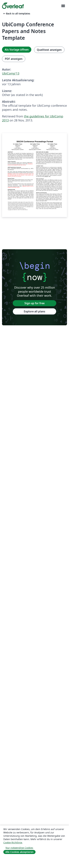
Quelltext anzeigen (49, 50)
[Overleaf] (13, 5)
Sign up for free (34, 303)
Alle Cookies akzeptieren (19, 851)
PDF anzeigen (13, 59)
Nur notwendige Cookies (19, 847)
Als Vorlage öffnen (17, 49)
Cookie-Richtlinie (12, 842)
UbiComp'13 (10, 73)
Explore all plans (34, 311)
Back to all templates (16, 13)
